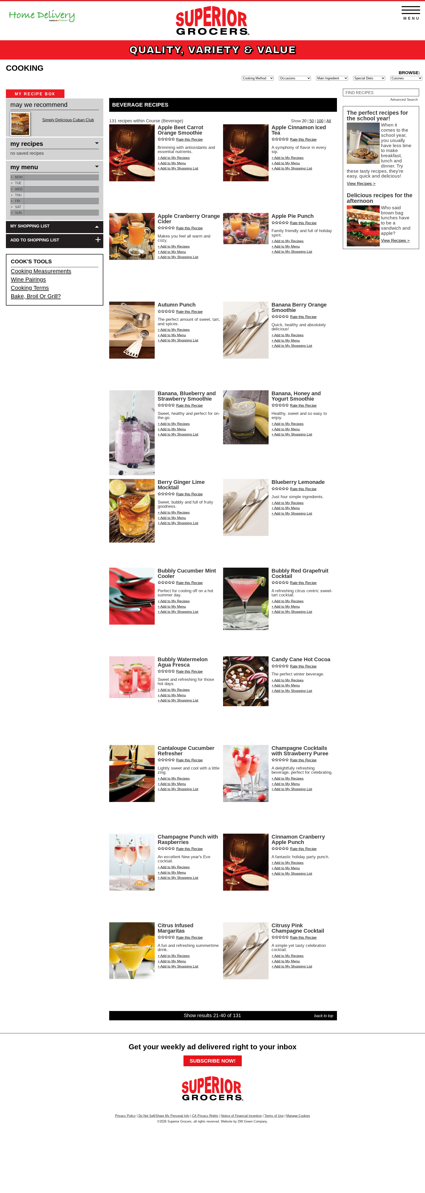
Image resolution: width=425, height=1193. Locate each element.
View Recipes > (361, 183)
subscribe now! (213, 1061)
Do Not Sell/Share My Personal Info (163, 1116)
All (328, 121)
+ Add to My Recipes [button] (174, 158)
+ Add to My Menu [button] (172, 163)
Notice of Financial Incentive (241, 1116)
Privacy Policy (125, 1116)
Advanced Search (404, 99)
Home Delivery (42, 14)
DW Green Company (252, 1121)
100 (320, 121)
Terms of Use (274, 1116)
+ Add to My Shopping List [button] (178, 168)
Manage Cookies (298, 1116)
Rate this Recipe (189, 139)
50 (311, 121)
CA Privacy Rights (205, 1116)
